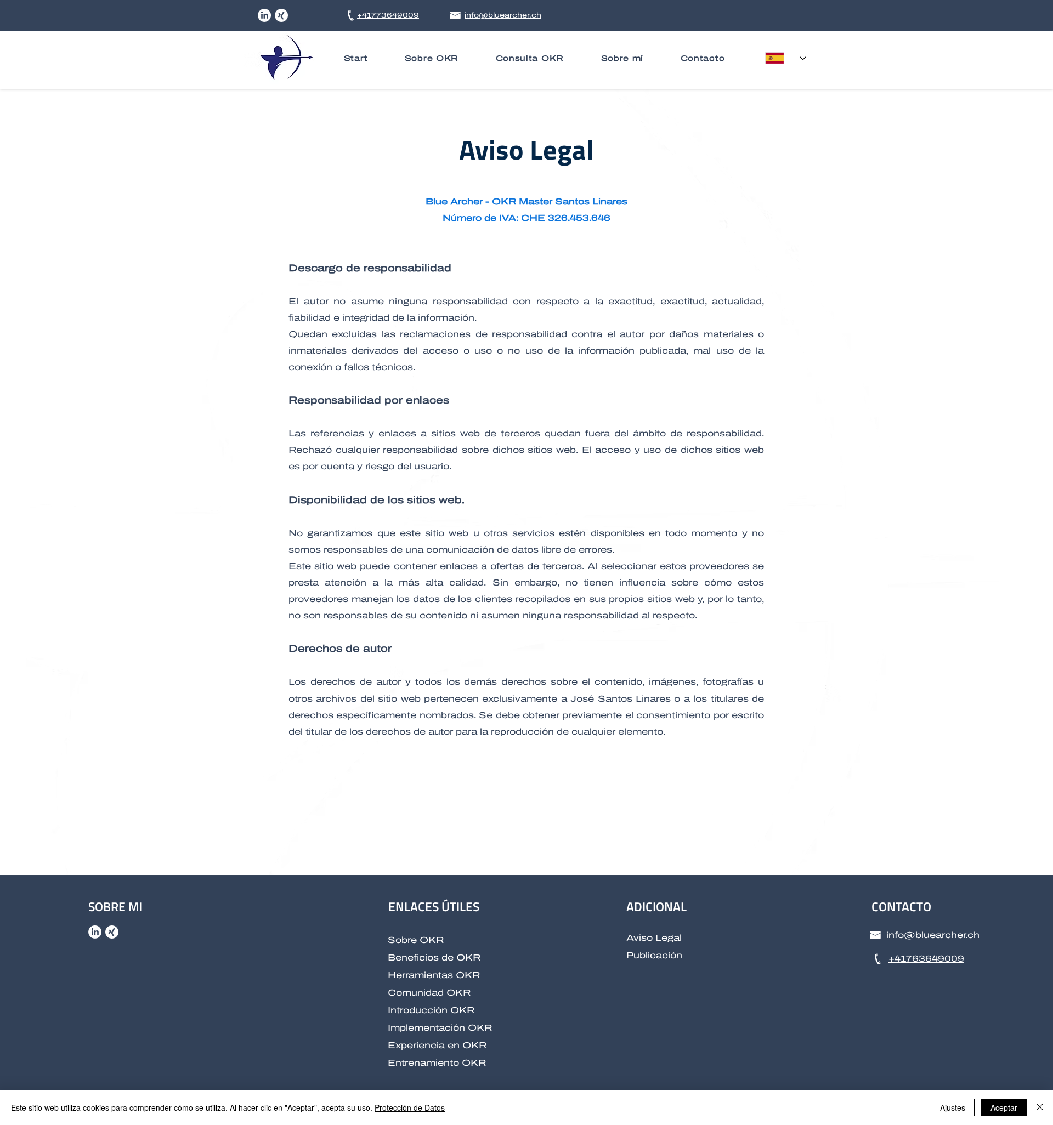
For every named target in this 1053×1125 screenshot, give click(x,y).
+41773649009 (388, 15)
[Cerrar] (1039, 1107)
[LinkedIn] (264, 15)
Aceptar (1003, 1107)
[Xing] (281, 15)
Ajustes (952, 1107)
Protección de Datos (410, 1107)
